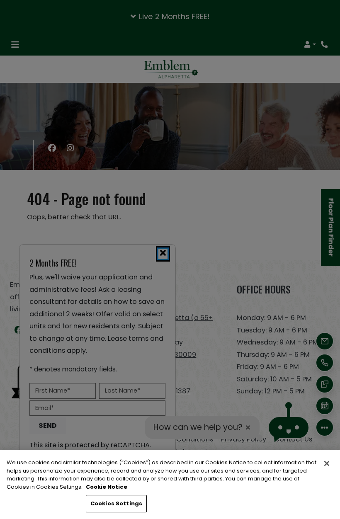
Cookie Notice (106, 487)
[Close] (327, 463)
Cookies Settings (116, 503)
